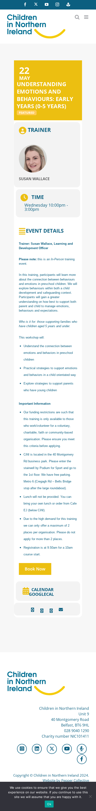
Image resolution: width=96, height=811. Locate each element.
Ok (49, 804)
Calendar (42, 589)
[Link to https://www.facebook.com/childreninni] (82, 759)
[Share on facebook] (32, 610)
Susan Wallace (34, 178)
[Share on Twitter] (42, 610)
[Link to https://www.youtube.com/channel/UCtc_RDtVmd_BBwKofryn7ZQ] (67, 749)
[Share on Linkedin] (51, 610)
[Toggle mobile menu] (86, 17)
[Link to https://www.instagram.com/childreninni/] (22, 749)
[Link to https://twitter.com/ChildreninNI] (52, 749)
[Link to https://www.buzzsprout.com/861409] (82, 749)
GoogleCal (41, 594)
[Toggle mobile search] (77, 17)
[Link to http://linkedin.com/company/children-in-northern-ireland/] (37, 749)
